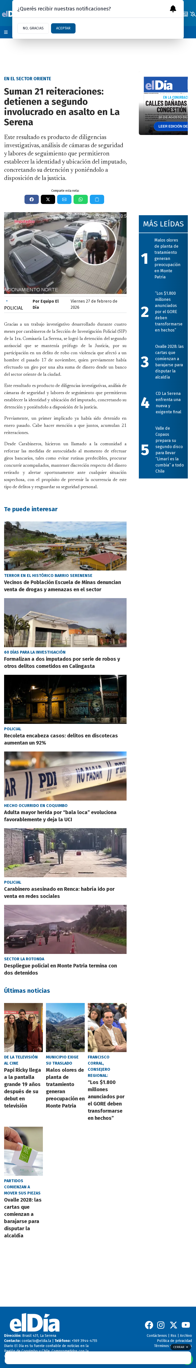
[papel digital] (185, 14)
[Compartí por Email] (64, 199)
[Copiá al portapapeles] (97, 199)
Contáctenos (157, 1335)
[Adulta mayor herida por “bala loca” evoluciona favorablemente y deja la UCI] (65, 776)
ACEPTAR (63, 28)
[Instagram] (161, 1325)
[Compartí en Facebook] (31, 199)
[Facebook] (149, 1325)
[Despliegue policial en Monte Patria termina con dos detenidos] (65, 929)
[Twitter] (173, 1325)
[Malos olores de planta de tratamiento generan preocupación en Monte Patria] (65, 1027)
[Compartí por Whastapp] (81, 199)
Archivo (186, 1335)
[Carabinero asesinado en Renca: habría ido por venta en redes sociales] (65, 852)
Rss (173, 1335)
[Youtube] (186, 1325)
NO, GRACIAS (33, 28)
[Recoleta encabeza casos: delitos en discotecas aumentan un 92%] (65, 699)
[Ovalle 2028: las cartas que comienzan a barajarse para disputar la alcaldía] (23, 1151)
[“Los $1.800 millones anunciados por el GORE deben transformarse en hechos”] (107, 1027)
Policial (13, 304)
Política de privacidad (174, 1341)
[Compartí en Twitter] (48, 199)
